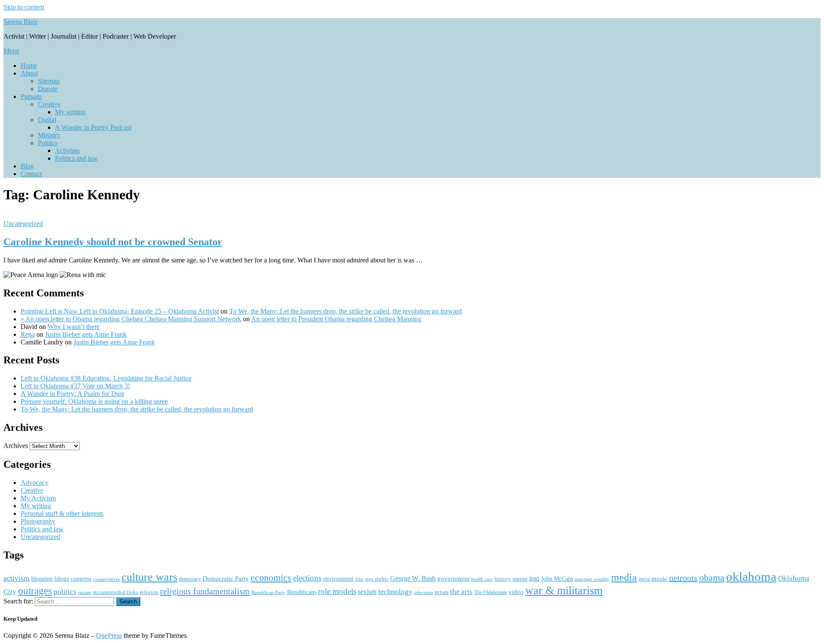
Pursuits (31, 96)
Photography (38, 521)
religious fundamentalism (205, 591)
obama (711, 577)
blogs (62, 578)
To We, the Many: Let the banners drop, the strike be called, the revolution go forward (345, 311)
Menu (11, 51)
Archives (15, 445)
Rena (28, 334)
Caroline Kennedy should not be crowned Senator (112, 241)
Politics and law (76, 158)
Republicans (301, 592)
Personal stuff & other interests (62, 513)
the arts (461, 592)
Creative (49, 104)
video (516, 591)
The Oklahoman (490, 592)
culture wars (149, 577)
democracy (190, 579)
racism (84, 592)
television (423, 592)
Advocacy (34, 482)
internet (519, 579)
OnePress (109, 635)
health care (482, 579)
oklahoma (751, 576)
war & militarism (564, 590)
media (624, 577)
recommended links (115, 592)
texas (441, 591)
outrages (35, 590)
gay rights (376, 579)
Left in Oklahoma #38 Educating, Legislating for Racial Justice (106, 378)
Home (29, 65)
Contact (31, 173)
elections (307, 577)
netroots (683, 577)
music (659, 578)
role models (337, 591)
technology (395, 591)
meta (644, 579)
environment (338, 579)
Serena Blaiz (20, 21)
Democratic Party (226, 578)
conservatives (106, 579)
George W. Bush (413, 578)
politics (65, 592)
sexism (367, 591)
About (29, 73)
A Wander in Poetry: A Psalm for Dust (72, 393)
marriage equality (592, 579)
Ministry (49, 135)
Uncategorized (23, 223)
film (359, 579)
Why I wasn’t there (74, 326)
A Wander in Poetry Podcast (93, 127)
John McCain (557, 579)
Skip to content (23, 7)
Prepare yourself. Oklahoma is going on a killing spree (94, 401)
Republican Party (268, 592)
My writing (70, 112)
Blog (27, 166)
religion (149, 592)
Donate (48, 88)
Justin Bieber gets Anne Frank (86, 334)
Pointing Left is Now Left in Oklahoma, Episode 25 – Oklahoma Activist (120, 311)
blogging (42, 579)
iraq (534, 578)
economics (271, 578)
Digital (47, 119)
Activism (67, 150)
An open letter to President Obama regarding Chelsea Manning (336, 319)
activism (16, 578)
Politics (48, 142)
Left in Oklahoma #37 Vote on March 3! (75, 386)
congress (81, 578)
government (453, 578)
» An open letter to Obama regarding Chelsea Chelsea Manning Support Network (131, 319)
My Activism (38, 498)
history (502, 579)
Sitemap (49, 81)
